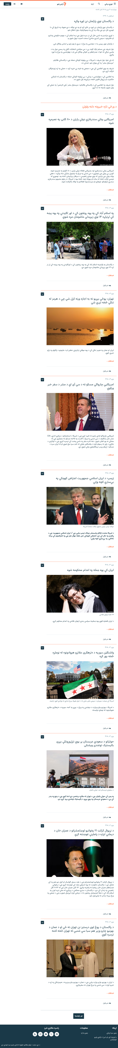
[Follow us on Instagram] (40, 1034)
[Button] (107, 98)
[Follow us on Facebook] (57, 1034)
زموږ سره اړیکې (112, 1033)
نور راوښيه (79, 1015)
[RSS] (35, 1034)
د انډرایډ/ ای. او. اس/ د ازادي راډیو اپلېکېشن (105, 1038)
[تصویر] (21, 4)
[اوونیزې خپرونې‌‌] (14, 4)
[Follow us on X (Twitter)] (51, 1034)
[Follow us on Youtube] (46, 1034)
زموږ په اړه (84, 1033)
